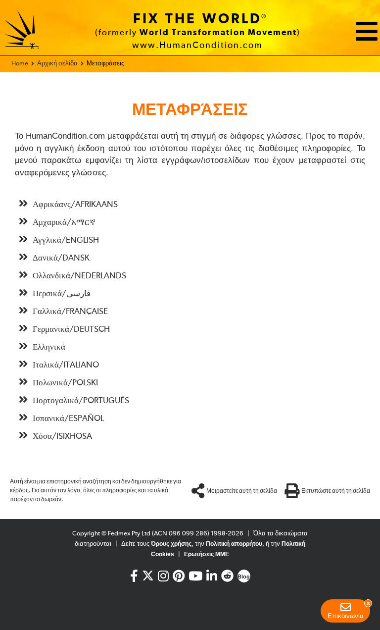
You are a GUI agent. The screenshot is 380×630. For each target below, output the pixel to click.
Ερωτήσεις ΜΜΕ (206, 554)
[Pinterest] (179, 578)
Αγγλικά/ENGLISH (66, 240)
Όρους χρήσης (171, 543)
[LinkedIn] (211, 578)
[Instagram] (163, 578)
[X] (148, 573)
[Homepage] (22, 31)
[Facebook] (134, 578)
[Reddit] (227, 578)
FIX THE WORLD (197, 19)
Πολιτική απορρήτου (234, 543)
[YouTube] (195, 578)
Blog (244, 576)
